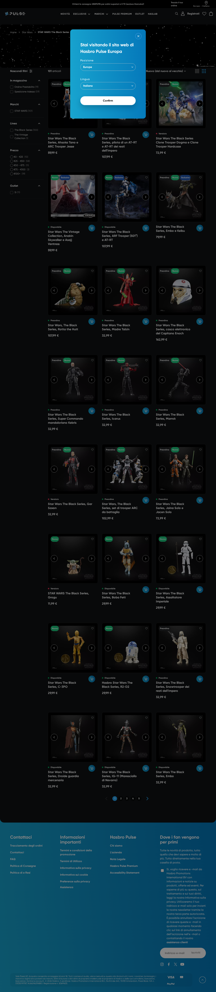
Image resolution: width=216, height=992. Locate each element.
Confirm (108, 100)
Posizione (86, 60)
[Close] (138, 36)
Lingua (85, 79)
